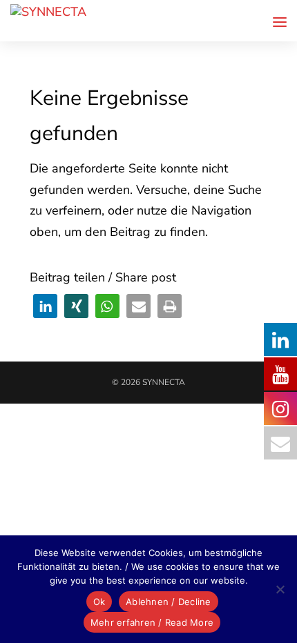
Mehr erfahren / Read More (151, 622)
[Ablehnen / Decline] (280, 589)
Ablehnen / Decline (168, 601)
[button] (45, 306)
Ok (99, 601)
